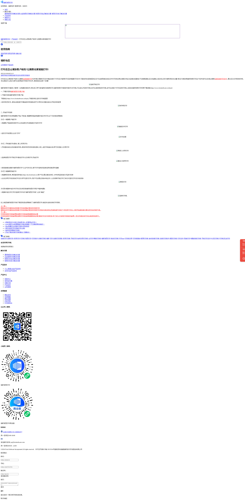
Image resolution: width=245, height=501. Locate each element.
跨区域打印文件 (15, 75)
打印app (121, 238)
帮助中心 (8, 17)
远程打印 (10, 238)
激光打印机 (115, 238)
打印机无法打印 (224, 238)
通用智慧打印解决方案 (12, 13)
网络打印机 (97, 238)
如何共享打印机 (82, 238)
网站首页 (8, 295)
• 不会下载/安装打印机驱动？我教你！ (17, 232)
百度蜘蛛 (8, 297)
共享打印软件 (25, 75)
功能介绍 (18, 53)
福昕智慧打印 (5, 39)
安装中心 (8, 279)
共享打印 (17, 238)
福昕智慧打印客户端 (17, 91)
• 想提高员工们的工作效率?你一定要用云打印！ (21, 222)
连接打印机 (42, 238)
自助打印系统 (57, 238)
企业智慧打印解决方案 (28, 13)
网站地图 (8, 299)
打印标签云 (8, 303)
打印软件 (35, 238)
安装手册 (4, 53)
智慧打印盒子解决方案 (59, 13)
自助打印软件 (164, 238)
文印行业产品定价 (11, 271)
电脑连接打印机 (196, 238)
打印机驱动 (136, 238)
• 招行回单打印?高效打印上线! (15, 228)
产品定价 (8, 15)
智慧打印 (28, 238)
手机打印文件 (206, 238)
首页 (6, 9)
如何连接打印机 (154, 238)
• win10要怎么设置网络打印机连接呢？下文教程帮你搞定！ (25, 224)
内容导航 (8, 301)
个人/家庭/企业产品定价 (13, 269)
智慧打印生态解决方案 (43, 13)
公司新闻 (4, 65)
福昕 (47, 238)
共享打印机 (66, 238)
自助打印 (4, 238)
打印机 (22, 238)
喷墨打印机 (144, 238)
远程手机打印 (5, 75)
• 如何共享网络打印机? (12, 230)
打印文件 (181, 238)
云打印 (90, 238)
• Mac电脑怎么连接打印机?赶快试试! (17, 226)
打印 (51, 238)
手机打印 (74, 238)
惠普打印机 (173, 238)
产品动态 (15, 39)
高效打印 (187, 238)
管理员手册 (11, 53)
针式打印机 (215, 238)
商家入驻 (8, 19)
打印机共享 (128, 238)
